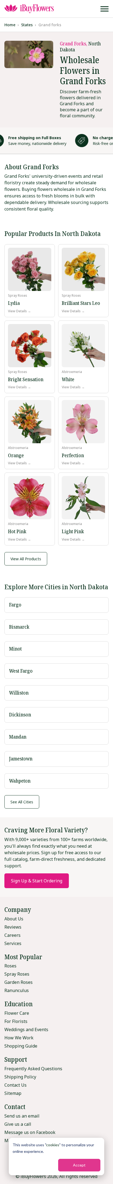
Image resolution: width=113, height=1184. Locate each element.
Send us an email (21, 1116)
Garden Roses (18, 982)
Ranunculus (16, 990)
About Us (13, 919)
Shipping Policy (20, 1077)
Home (9, 24)
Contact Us (15, 1085)
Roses (10, 966)
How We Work (18, 1038)
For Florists (15, 1021)
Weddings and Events (26, 1029)
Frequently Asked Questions (33, 1069)
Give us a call (17, 1124)
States (27, 24)
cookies (52, 1144)
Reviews (12, 927)
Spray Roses (16, 974)
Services (12, 943)
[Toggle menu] (104, 8)
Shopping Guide (20, 1046)
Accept (79, 1165)
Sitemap (12, 1093)
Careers (12, 935)
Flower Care (16, 1013)
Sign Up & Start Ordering (36, 881)
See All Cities (21, 801)
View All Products (25, 558)
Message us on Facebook (29, 1132)
